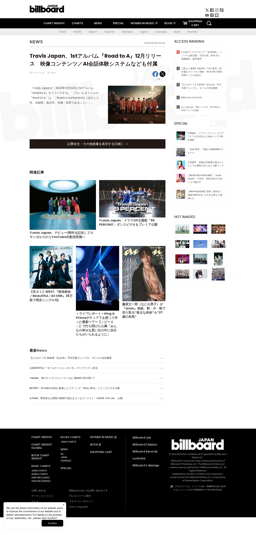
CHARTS (77, 23)
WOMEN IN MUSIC (142, 23)
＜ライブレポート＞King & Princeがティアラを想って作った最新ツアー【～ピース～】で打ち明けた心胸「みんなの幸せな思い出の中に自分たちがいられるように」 (97, 324)
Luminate (139, 458)
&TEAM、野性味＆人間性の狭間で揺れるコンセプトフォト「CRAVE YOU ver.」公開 (76, 398)
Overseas (161, 32)
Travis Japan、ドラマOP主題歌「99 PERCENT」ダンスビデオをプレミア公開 (128, 222)
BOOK (168, 23)
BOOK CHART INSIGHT (40, 457)
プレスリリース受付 (80, 496)
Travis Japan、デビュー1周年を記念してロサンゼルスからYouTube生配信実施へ (61, 234)
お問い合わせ (38, 490)
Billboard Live (142, 438)
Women (192, 32)
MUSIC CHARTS (40, 466)
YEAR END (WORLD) (40, 481)
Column (109, 32)
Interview (127, 32)
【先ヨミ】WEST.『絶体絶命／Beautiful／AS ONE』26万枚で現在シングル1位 (51, 295)
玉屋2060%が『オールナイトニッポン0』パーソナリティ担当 (64, 368)
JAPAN (64, 457)
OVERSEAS (66, 460)
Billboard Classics (145, 445)
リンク (35, 501)
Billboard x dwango (146, 465)
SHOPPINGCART (195, 23)
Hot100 (77, 32)
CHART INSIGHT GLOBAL (41, 446)
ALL (62, 453)
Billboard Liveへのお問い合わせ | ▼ (88, 490)
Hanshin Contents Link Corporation (195, 454)
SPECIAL (118, 23)
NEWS (98, 23)
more (218, 123)
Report (93, 32)
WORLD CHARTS (39, 474)
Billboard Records (145, 451)
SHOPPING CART (101, 452)
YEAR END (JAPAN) (40, 477)
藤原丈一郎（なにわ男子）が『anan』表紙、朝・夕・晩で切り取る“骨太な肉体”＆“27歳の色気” (143, 310)
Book (177, 32)
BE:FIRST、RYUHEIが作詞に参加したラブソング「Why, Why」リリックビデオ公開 (75, 388)
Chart (62, 32)
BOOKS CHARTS (70, 437)
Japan (144, 32)
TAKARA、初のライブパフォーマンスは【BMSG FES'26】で (62, 378)
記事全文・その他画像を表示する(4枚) (95, 144)
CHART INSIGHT (54, 23)
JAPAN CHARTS (39, 470)
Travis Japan (38, 72)
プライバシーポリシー (81, 501)
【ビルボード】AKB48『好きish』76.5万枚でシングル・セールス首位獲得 (72, 358)
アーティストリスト (42, 496)
